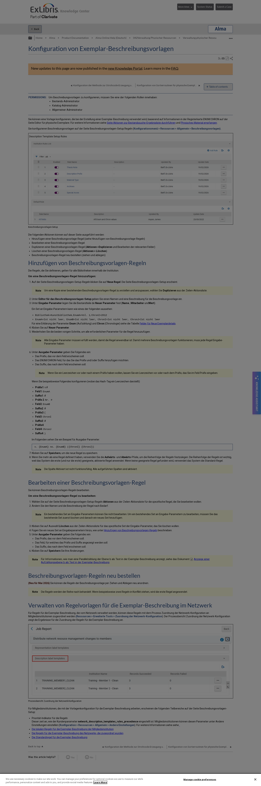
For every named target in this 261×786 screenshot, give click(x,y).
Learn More (100, 782)
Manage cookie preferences (199, 779)
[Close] (255, 779)
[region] (130, 780)
